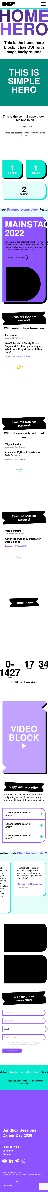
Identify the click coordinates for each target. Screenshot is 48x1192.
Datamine (8, 1150)
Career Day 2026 (17, 1135)
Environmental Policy (35, 1175)
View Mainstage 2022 (16, 257)
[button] (2, 362)
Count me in (12, 1051)
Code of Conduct (8, 1175)
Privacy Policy (21, 1175)
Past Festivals (10, 1146)
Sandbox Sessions (19, 1130)
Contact (7, 1154)
